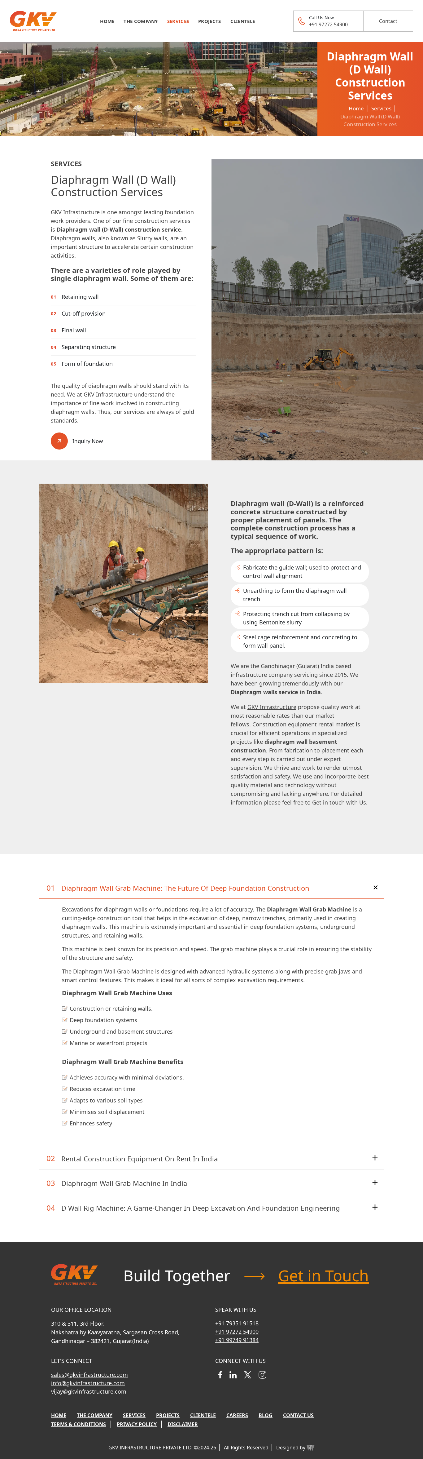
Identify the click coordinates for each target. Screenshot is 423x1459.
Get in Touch (323, 1275)
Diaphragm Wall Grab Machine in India (124, 1183)
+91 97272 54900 (328, 24)
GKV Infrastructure (271, 707)
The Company (94, 1415)
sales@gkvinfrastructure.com (89, 1374)
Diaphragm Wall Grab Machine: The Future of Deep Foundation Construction (185, 888)
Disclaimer (183, 1424)
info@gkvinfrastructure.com (88, 1383)
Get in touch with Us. (340, 802)
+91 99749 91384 (237, 1340)
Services (381, 108)
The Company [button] (141, 21)
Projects (209, 21)
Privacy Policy (137, 1424)
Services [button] (178, 21)
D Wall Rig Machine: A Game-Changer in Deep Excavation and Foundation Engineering (200, 1208)
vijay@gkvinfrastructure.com (88, 1391)
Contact (388, 21)
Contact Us (298, 1415)
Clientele (242, 21)
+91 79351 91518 (237, 1323)
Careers (237, 1415)
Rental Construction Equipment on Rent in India (139, 1158)
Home (107, 21)
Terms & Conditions (78, 1424)
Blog (266, 1415)
